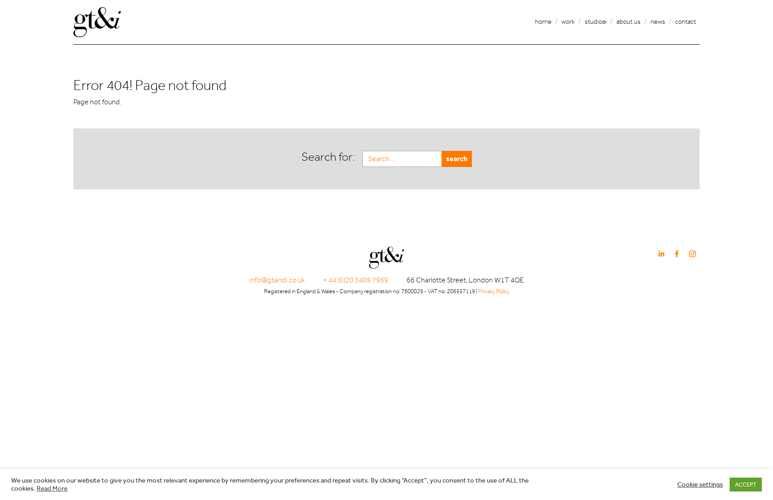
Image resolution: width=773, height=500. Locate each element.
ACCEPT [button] (745, 484)
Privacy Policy (494, 291)
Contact (685, 22)
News (657, 22)
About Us (628, 22)
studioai (596, 22)
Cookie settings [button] (700, 484)
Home (543, 22)
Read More (52, 488)
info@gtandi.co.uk (277, 280)
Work (568, 22)
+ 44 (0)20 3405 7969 (355, 280)
